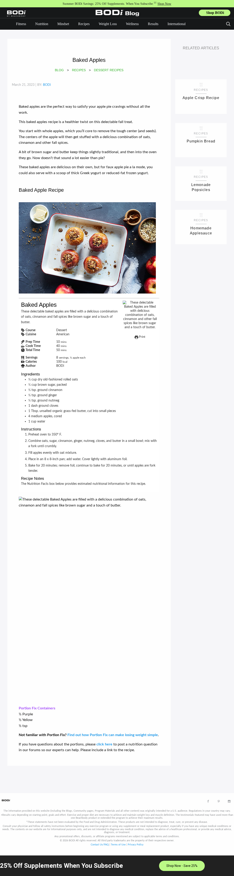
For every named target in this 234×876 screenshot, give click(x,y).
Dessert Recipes (108, 70)
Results (153, 24)
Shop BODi (215, 13)
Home (118, 16)
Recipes (84, 24)
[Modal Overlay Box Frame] (117, 865)
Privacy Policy (136, 844)
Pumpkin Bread (201, 141)
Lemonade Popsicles (201, 187)
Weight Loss (108, 24)
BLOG (59, 70)
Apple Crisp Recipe (201, 98)
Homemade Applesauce (201, 230)
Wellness (132, 24)
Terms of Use (118, 844)
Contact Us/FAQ (100, 844)
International (177, 24)
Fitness (21, 24)
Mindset (63, 24)
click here (104, 744)
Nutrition (41, 24)
